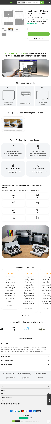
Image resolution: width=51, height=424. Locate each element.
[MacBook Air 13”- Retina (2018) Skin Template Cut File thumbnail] (4, 29)
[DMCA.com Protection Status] (16, 421)
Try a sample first (38, 38)
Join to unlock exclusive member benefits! (36, 21)
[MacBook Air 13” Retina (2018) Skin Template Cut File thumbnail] (11, 29)
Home (2, 7)
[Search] (42, 2)
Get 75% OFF (49, 398)
